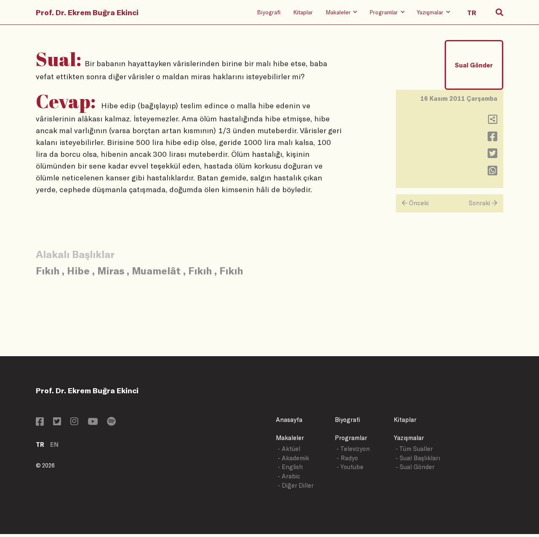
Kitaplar (303, 12)
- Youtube (349, 466)
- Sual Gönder (415, 466)
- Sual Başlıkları (417, 458)
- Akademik (293, 458)
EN (54, 444)
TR (40, 444)
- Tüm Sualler (414, 448)
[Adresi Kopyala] (492, 121)
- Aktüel (289, 448)
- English (290, 466)
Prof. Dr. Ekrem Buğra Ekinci (87, 12)
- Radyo (347, 458)
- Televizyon (353, 448)
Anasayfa (289, 419)
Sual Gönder (474, 65)
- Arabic (289, 476)
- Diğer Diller (296, 485)
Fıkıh (47, 270)
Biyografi (268, 12)
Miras (110, 270)
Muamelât (156, 270)
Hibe (78, 270)
